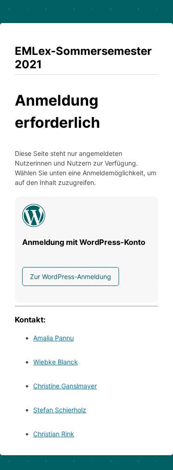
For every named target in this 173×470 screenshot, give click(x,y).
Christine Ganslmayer (65, 386)
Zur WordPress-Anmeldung (70, 276)
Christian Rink (53, 434)
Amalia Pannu (53, 338)
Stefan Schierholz (59, 410)
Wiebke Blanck (55, 362)
